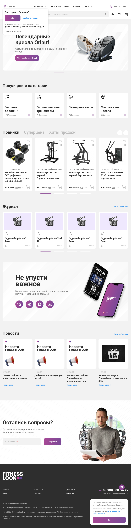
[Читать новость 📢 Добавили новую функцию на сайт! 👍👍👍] (49, 354)
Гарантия (70, 493)
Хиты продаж (62, 132)
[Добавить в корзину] (28, 186)
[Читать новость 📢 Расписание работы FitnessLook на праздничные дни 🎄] (81, 354)
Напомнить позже (13, 31)
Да (12, 18)
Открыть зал (55, 6)
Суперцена (34, 132)
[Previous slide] (119, 132)
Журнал (76, 6)
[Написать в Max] (39, 304)
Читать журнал (121, 206)
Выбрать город (30, 18)
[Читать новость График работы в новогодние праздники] (17, 354)
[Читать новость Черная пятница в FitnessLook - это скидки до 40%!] (113, 354)
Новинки (11, 132)
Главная (6, 490)
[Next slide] (125, 132)
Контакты (88, 6)
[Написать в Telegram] (29, 304)
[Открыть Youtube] (50, 304)
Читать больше (121, 334)
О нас (66, 6)
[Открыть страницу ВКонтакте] (19, 304)
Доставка (70, 490)
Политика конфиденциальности (16, 503)
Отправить (52, 442)
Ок (109, 520)
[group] (45, 193)
